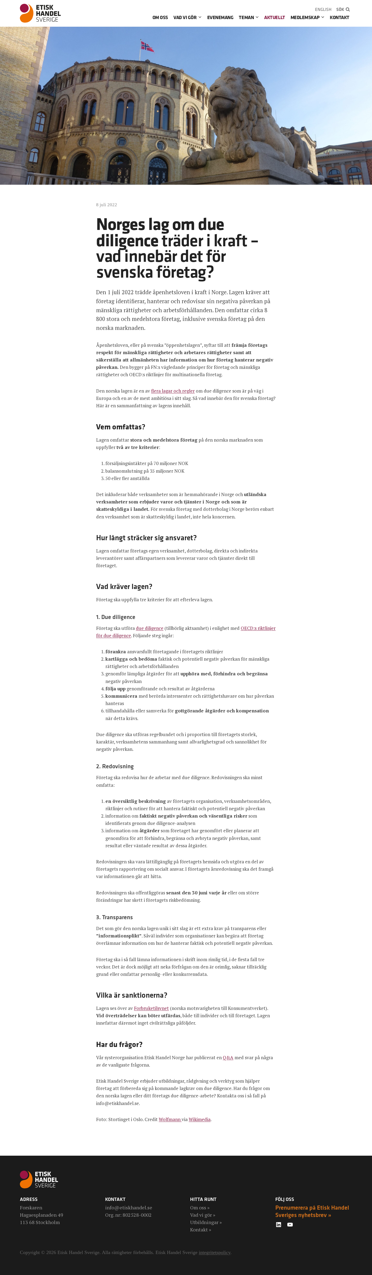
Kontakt (339, 17)
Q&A (228, 1057)
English (323, 9)
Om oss (160, 17)
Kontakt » (200, 1229)
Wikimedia (200, 1119)
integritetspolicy (214, 1252)
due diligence (149, 628)
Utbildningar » (206, 1222)
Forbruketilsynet (151, 1008)
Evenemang (220, 17)
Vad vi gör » (202, 1215)
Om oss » (199, 1207)
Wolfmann (170, 1119)
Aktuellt (274, 17)
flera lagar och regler (173, 391)
